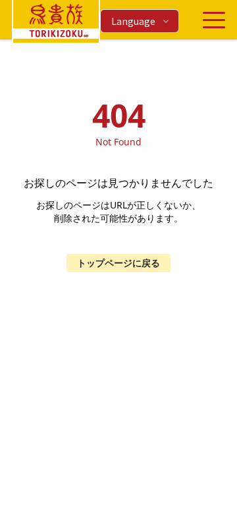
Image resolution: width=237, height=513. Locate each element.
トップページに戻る (118, 262)
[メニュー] (214, 20)
